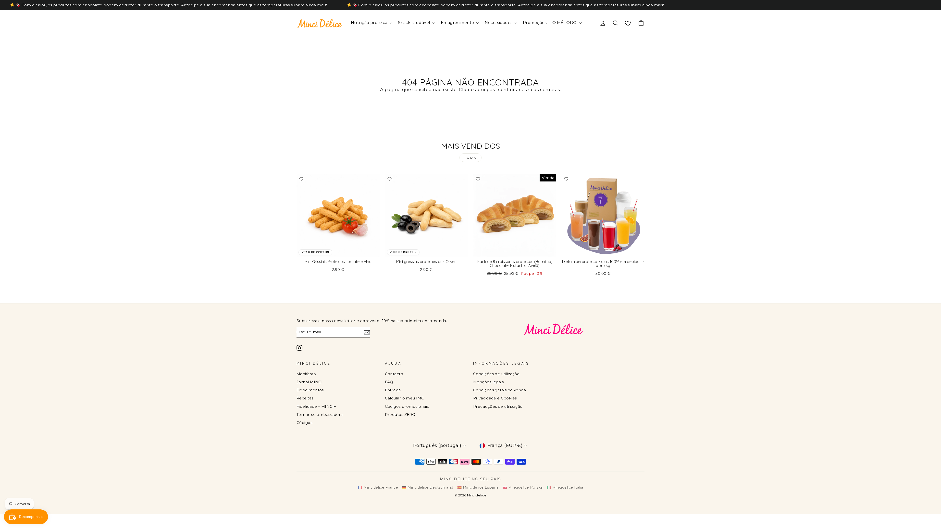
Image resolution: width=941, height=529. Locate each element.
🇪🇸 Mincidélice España (478, 487)
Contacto (394, 374)
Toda (470, 157)
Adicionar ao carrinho (338, 251)
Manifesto (306, 374)
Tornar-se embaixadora (320, 414)
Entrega (393, 390)
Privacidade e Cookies (495, 398)
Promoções (534, 22)
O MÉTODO (565, 22)
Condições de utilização (496, 374)
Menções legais (488, 382)
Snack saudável (414, 22)
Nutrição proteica (369, 22)
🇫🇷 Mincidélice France (378, 487)
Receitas (305, 398)
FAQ (389, 382)
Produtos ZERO (400, 414)
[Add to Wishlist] (301, 179)
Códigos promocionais (407, 406)
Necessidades (499, 22)
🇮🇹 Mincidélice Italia (565, 487)
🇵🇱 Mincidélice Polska (523, 487)
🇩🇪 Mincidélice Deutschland (427, 487)
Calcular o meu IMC (404, 398)
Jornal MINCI (309, 382)
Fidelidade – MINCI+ (316, 406)
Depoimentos (310, 390)
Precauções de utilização (498, 406)
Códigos (304, 422)
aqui (480, 89)
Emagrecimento (458, 22)
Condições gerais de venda (499, 390)
